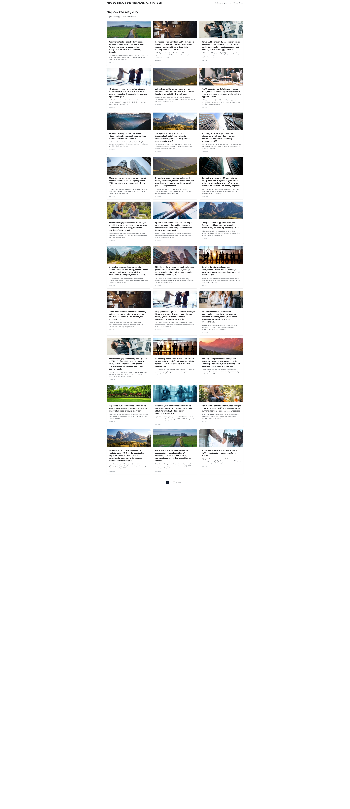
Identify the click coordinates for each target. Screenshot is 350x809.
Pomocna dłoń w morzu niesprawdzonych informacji (134, 3)
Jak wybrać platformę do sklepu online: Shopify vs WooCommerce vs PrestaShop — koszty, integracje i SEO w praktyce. (174, 91)
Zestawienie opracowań (223, 3)
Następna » (179, 482)
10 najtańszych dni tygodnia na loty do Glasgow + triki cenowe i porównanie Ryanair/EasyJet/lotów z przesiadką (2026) (220, 225)
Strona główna (238, 3)
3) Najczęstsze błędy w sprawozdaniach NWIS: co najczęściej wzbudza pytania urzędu (219, 453)
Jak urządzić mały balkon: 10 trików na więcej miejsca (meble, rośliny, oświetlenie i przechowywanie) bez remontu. (128, 136)
